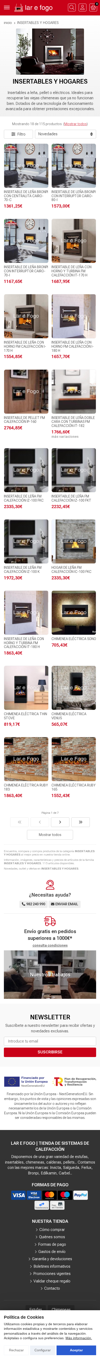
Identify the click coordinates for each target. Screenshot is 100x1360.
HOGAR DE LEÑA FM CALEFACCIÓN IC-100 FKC (71, 570)
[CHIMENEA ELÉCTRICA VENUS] (74, 688)
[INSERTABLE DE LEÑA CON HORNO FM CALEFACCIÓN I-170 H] (26, 316)
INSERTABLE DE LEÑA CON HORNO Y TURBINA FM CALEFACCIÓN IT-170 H (71, 271)
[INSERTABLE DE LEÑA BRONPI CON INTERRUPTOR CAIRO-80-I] (74, 166)
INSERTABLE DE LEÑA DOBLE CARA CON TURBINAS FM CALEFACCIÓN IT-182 (73, 422)
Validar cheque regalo (51, 1281)
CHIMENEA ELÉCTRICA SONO (73, 639)
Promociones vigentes (52, 1273)
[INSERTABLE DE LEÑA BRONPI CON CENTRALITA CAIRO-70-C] (26, 166)
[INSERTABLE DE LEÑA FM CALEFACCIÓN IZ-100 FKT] (74, 470)
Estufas (35, 1309)
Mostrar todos (75, 124)
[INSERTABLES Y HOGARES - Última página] (80, 822)
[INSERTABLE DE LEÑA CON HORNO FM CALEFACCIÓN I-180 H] (74, 316)
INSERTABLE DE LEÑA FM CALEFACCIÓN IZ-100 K (23, 570)
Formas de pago (52, 1244)
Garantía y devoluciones (52, 1259)
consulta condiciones (50, 945)
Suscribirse (50, 1052)
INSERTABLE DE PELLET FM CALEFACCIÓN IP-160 (24, 420)
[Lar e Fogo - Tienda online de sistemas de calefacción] (33, 7)
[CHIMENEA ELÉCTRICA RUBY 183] (26, 759)
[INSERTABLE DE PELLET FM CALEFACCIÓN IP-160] (26, 392)
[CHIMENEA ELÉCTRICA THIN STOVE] (26, 688)
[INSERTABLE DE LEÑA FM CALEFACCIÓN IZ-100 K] (26, 541)
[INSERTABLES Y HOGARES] (19, 822)
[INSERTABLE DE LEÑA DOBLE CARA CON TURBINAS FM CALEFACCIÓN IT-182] (74, 392)
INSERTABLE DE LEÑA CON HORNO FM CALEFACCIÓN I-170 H (25, 346)
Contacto (52, 1288)
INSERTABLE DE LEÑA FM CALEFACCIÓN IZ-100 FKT (71, 498)
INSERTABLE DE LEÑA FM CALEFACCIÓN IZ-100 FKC (24, 498)
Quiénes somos (52, 1237)
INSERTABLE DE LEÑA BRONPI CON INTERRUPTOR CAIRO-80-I (73, 196)
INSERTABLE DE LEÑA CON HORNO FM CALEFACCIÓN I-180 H (72, 346)
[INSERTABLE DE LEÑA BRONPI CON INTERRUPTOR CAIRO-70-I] (26, 241)
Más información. (79, 1338)
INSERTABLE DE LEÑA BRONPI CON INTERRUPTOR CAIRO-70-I (26, 271)
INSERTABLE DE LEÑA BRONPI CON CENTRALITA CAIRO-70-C (26, 196)
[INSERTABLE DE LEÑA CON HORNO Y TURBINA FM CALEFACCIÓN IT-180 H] (26, 613)
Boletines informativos (51, 1266)
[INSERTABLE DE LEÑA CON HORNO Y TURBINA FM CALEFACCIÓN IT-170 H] (74, 241)
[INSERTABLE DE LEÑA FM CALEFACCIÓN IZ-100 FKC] (26, 470)
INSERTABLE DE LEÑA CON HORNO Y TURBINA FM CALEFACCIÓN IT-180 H (24, 643)
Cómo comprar (52, 1229)
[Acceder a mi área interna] (82, 7)
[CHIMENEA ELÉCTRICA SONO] (74, 613)
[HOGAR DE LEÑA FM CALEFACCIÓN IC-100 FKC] (74, 541)
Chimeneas (61, 1309)
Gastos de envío (52, 1251)
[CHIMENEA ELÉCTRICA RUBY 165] (74, 759)
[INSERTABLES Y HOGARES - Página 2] (60, 822)
